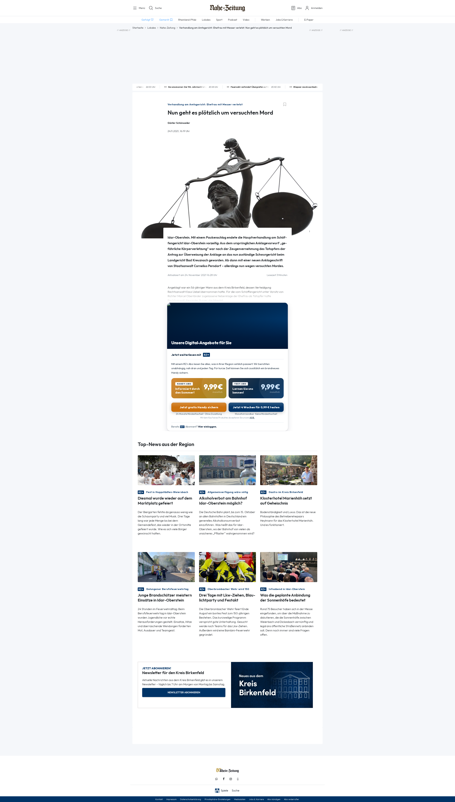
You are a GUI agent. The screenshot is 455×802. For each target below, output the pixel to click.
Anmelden (317, 8)
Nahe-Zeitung (167, 27)
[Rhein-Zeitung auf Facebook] (223, 779)
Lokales (151, 27)
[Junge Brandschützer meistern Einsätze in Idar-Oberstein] (166, 567)
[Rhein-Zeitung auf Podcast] (238, 779)
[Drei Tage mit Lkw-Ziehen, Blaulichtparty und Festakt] (227, 567)
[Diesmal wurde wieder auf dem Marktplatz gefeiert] (166, 470)
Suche (158, 8)
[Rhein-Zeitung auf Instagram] (230, 779)
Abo (299, 8)
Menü (141, 8)
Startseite (137, 27)
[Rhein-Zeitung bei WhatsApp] (216, 779)
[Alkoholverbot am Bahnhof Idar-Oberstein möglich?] (227, 470)
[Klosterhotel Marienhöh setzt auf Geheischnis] (288, 470)
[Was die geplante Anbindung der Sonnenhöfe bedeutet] (288, 567)
